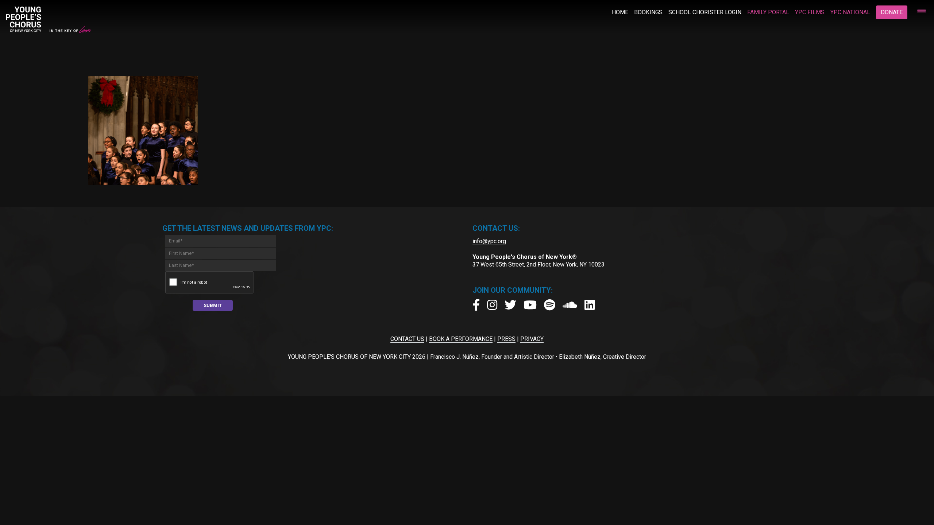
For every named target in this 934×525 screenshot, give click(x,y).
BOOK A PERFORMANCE (461, 338)
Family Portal (768, 12)
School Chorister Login (704, 12)
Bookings (648, 12)
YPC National (850, 12)
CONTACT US (407, 338)
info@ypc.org (489, 241)
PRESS (506, 338)
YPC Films (810, 12)
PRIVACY (532, 338)
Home (620, 12)
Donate (892, 12)
